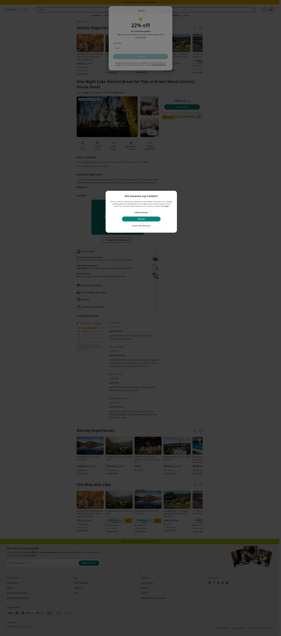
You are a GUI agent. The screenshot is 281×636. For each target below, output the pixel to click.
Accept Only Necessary (141, 226)
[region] (141, 212)
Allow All (141, 219)
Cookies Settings (141, 212)
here (167, 206)
